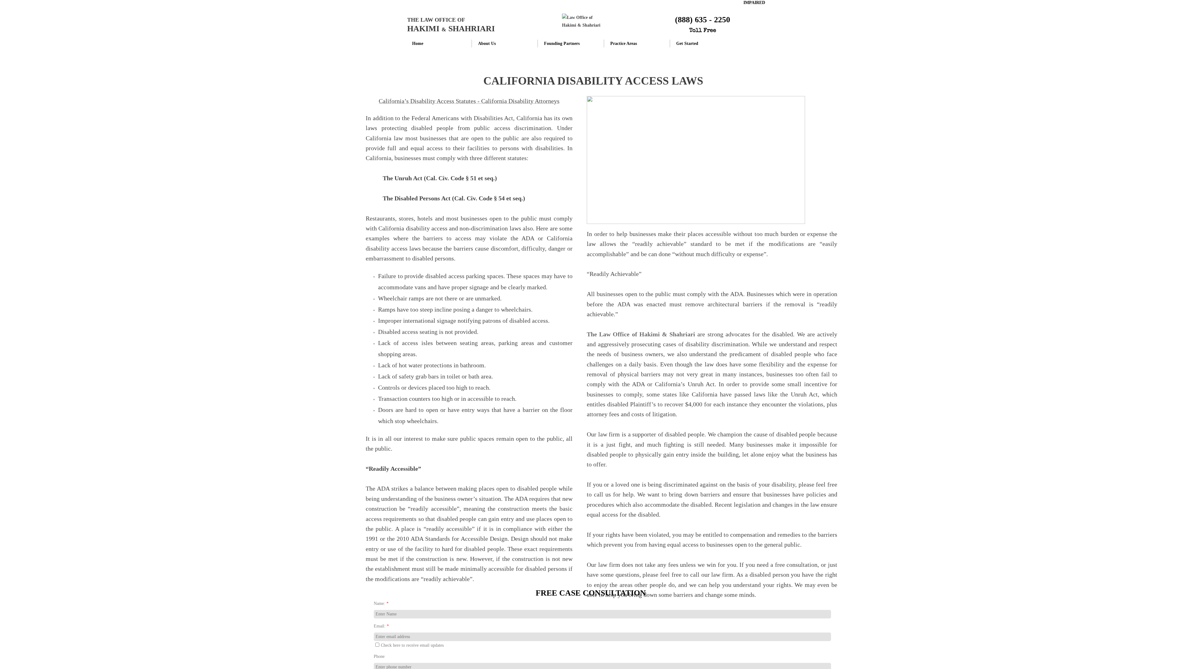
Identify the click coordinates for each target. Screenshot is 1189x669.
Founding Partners (562, 43)
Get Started (687, 43)
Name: (381, 603)
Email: (381, 626)
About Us (487, 43)
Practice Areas (623, 43)
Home (417, 43)
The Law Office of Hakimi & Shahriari (641, 334)
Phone (379, 656)
